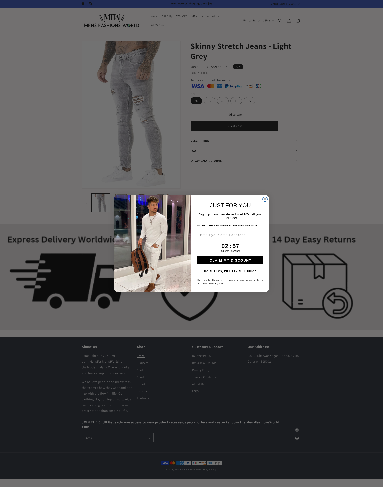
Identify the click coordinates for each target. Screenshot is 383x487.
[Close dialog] (265, 199)
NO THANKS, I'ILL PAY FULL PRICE (230, 271)
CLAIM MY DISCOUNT (230, 260)
